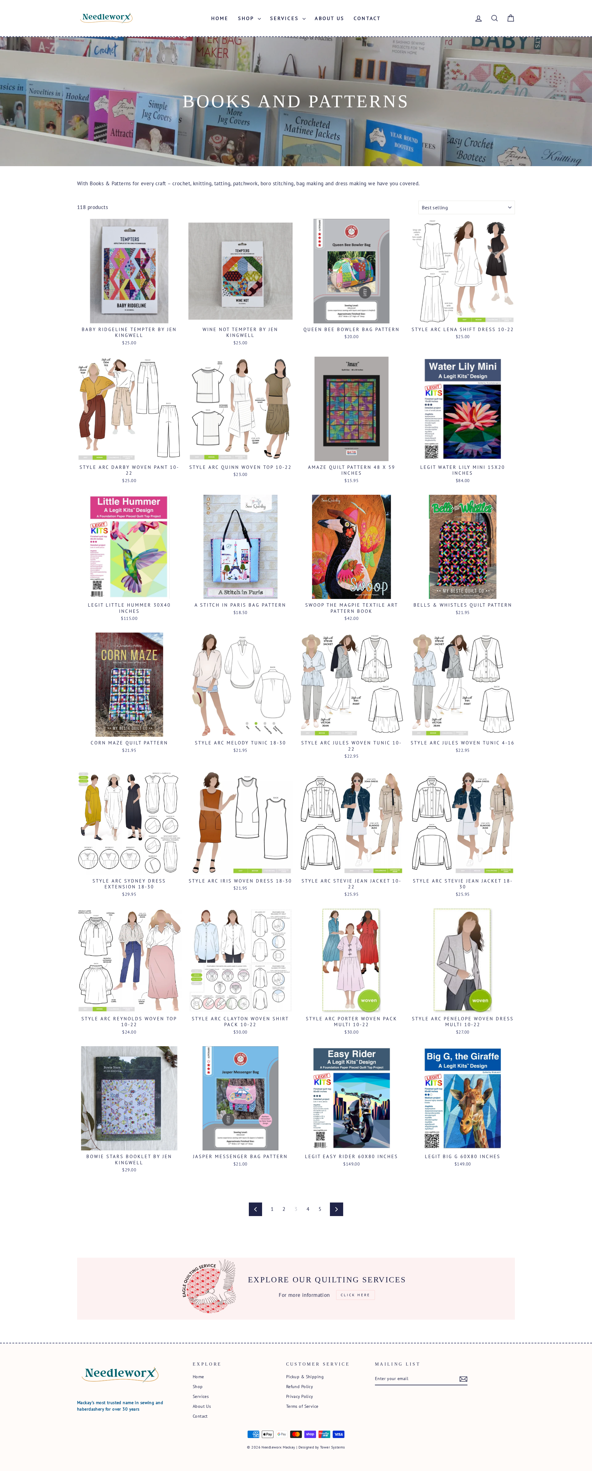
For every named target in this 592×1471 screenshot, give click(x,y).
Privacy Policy (299, 1396)
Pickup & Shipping (305, 1376)
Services (285, 18)
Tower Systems (332, 1447)
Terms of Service (302, 1406)
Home (220, 18)
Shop (247, 18)
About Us (329, 18)
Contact (367, 18)
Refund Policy (299, 1386)
